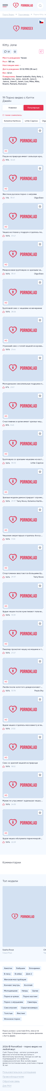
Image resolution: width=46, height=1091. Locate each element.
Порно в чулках (11, 996)
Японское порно (12, 1019)
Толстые (8, 1013)
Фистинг (21, 1013)
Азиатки (8, 968)
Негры (25, 991)
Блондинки (34, 968)
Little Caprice (31, 121)
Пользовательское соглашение (19, 1072)
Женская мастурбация (15, 979)
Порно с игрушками (13, 1002)
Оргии (35, 991)
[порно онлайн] (23, 5)
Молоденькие (11, 991)
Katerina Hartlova (12, 121)
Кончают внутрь (12, 985)
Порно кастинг (30, 996)
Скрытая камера (29, 1007)
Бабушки (20, 968)
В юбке (18, 974)
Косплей (28, 985)
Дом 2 (29, 974)
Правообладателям (13, 1076)
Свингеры (32, 1002)
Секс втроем (10, 1007)
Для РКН (7, 1085)
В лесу (7, 974)
